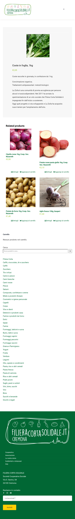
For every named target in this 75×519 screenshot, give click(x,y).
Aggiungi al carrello (28, 172)
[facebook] (3, 493)
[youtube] (11, 493)
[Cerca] (70, 251)
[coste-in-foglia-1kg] (38, 45)
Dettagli (15, 172)
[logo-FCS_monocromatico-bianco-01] (37, 414)
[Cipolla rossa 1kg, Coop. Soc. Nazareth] (20, 139)
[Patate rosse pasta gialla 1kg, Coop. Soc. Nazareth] (54, 143)
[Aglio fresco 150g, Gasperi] (54, 192)
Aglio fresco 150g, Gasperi (50, 211)
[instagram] (7, 493)
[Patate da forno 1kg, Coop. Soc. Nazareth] (20, 192)
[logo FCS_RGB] (17, 3)
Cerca (5, 247)
